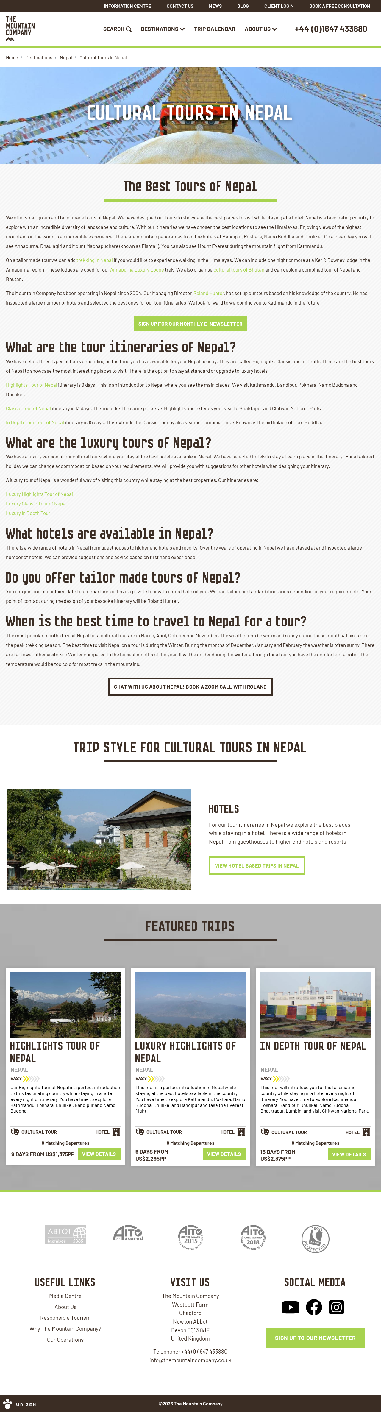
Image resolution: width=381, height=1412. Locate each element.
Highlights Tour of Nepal (31, 385)
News (215, 6)
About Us (258, 28)
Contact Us (180, 6)
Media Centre (65, 1295)
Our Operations (65, 1339)
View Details (99, 1154)
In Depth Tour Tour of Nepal (35, 422)
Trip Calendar (214, 28)
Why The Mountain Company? (65, 1328)
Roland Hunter (208, 293)
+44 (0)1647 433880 (331, 29)
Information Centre (127, 6)
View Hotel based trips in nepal (257, 865)
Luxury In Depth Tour (28, 513)
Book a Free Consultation (339, 6)
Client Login (279, 6)
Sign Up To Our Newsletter (315, 1337)
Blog (243, 6)
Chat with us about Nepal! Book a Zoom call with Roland (190, 686)
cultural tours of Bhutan (238, 269)
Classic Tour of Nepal (28, 408)
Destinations (159, 28)
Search (113, 28)
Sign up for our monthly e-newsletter (190, 324)
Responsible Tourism (65, 1317)
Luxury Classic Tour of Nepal (36, 503)
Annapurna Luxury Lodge (137, 269)
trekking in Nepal (94, 260)
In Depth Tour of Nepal (313, 1046)
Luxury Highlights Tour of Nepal (39, 494)
